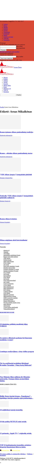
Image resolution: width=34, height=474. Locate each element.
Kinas (5, 87)
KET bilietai (6, 290)
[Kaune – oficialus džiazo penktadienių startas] (10, 150)
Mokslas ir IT (7, 88)
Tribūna (5, 80)
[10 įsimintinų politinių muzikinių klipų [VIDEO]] (4, 321)
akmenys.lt (6, 250)
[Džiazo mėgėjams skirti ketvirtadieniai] (10, 236)
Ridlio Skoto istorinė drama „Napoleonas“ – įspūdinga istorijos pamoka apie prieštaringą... (16, 397)
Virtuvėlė (6, 38)
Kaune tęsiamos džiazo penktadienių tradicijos (16, 132)
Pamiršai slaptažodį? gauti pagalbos (9, 51)
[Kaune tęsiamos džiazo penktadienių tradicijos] (10, 128)
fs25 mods (6, 279)
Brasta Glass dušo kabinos (10, 256)
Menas (5, 26)
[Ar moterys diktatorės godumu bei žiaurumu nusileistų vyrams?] (4, 334)
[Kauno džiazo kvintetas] (10, 215)
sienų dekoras (7, 304)
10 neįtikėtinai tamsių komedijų (11, 410)
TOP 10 (5, 90)
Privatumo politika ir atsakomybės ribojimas (13, 454)
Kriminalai (6, 33)
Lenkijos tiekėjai (8, 291)
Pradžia (2, 107)
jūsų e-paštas (19, 56)
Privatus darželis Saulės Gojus (11, 302)
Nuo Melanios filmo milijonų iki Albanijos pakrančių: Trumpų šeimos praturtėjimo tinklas (15, 379)
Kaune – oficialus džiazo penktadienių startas (16, 153)
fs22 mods (6, 274)
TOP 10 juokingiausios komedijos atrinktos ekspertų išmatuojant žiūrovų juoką (15, 446)
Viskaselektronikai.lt (9, 309)
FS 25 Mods (6, 272)
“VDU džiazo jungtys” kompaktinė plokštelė (16, 174)
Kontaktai (3, 455)
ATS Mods (6, 253)
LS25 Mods (6, 293)
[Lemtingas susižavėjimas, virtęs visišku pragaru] (4, 348)
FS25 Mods (6, 277)
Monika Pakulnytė (5, 201)
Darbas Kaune (7, 260)
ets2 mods (6, 264)
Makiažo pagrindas (8, 294)
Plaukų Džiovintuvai (9, 301)
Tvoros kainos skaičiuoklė (10, 307)
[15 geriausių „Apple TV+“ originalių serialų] (4, 430)
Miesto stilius (7, 85)
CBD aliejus (6, 258)
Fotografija (6, 40)
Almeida (5, 252)
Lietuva (5, 24)
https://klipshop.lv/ (8, 288)
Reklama (29, 454)
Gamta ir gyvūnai (8, 37)
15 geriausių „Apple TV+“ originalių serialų (15, 433)
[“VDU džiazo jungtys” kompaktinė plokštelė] (10, 171)
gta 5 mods (6, 282)
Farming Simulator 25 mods (11, 269)
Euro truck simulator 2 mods (11, 266)
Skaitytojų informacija (6, 135)
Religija (5, 29)
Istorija (5, 35)
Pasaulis (5, 84)
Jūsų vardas (19, 46)
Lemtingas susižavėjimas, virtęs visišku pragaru (17, 351)
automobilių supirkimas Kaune (11, 255)
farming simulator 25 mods (10, 271)
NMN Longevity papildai (10, 298)
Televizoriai (6, 306)
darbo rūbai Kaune (8, 261)
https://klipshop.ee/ (8, 287)
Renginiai (6, 92)
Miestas (5, 77)
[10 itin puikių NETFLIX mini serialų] (4, 418)
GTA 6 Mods (7, 285)
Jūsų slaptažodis (20, 48)
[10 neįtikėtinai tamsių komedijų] (4, 406)
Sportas (5, 30)
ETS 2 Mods (7, 263)
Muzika (5, 27)
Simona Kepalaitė (5, 222)
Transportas (6, 32)
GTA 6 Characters (8, 283)
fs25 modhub (7, 275)
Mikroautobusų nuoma (9, 296)
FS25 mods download (9, 280)
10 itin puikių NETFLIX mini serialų (13, 421)
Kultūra (5, 79)
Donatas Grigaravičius (6, 178)
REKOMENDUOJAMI (7, 312)
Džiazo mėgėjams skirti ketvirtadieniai (13, 240)
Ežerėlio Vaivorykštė (9, 268)
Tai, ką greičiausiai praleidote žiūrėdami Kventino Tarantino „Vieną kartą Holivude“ (16, 364)
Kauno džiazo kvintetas (8, 219)
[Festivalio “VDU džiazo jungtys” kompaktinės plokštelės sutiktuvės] (10, 192)
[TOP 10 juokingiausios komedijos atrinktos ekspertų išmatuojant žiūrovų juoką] (4, 441)
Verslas (5, 82)
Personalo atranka (8, 299)
